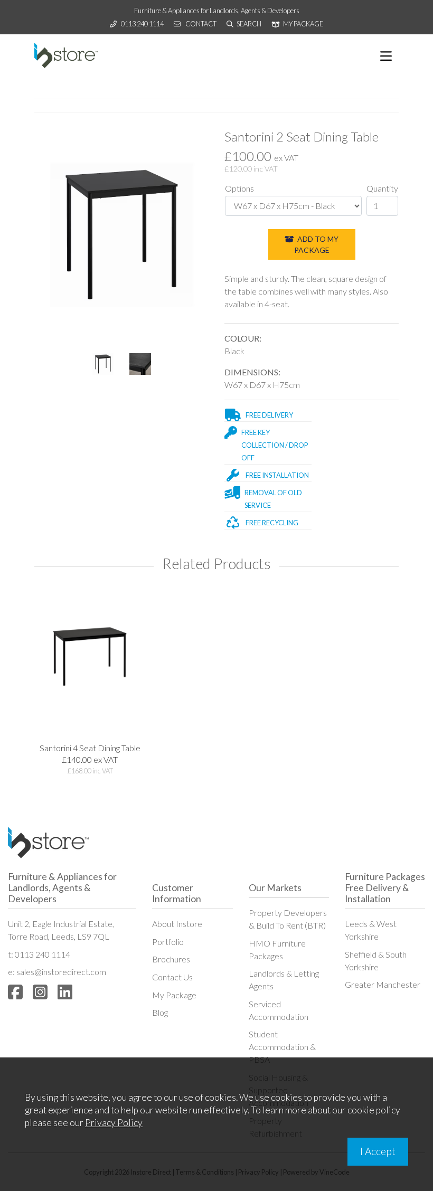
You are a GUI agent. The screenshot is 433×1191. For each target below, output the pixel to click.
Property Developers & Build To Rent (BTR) (288, 919)
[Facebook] (15, 991)
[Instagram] (40, 991)
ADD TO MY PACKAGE (316, 244)
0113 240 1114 (142, 24)
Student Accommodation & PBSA (282, 1046)
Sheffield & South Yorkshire (376, 960)
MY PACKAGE (302, 24)
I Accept (378, 1151)
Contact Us (172, 977)
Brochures (171, 959)
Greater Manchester (382, 984)
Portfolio (168, 942)
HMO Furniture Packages (277, 949)
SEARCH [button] (248, 24)
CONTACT (200, 24)
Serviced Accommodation (278, 1010)
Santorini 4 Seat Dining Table (90, 748)
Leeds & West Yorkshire (371, 930)
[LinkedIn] (65, 991)
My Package (174, 995)
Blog (160, 1012)
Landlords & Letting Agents (284, 979)
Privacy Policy (114, 1122)
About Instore (177, 924)
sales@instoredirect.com (61, 972)
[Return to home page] (66, 55)
